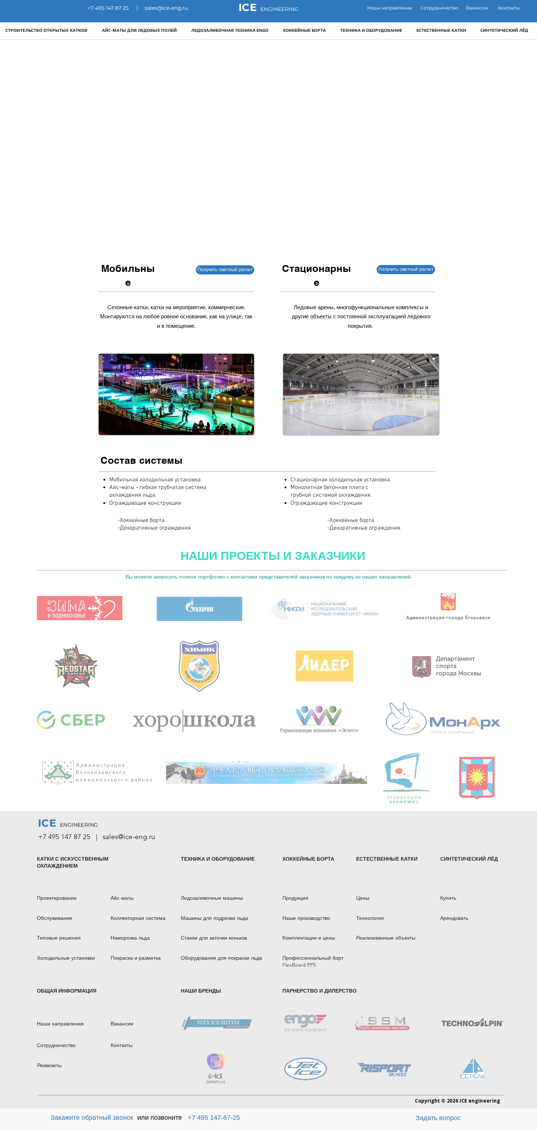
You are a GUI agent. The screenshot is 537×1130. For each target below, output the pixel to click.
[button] (477, 8)
